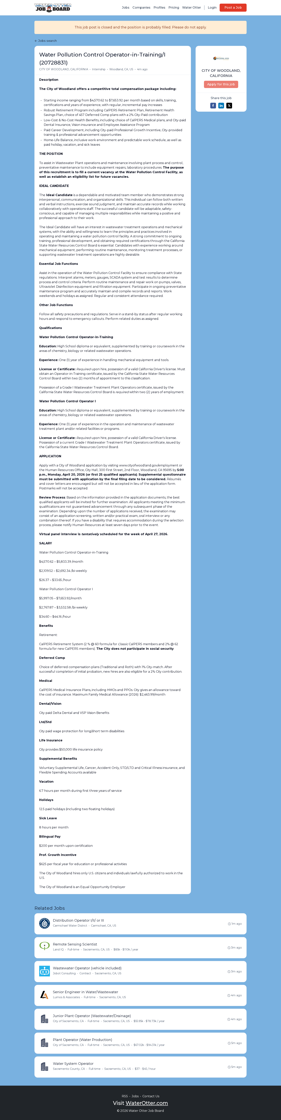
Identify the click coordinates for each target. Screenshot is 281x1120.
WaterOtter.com (147, 1103)
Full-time (73, 949)
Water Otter (191, 7)
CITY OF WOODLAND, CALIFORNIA (63, 69)
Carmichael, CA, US (103, 925)
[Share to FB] (213, 105)
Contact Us (150, 1096)
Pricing (173, 7)
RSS (125, 1096)
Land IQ (58, 949)
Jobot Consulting (64, 973)
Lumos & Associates (66, 997)
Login (212, 7)
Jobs (125, 7)
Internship (99, 69)
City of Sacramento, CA (68, 1021)
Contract (85, 973)
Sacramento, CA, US (96, 949)
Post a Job (233, 7)
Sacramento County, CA (69, 1069)
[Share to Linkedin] (221, 105)
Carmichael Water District (70, 925)
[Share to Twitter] (229, 105)
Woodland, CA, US (121, 69)
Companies (141, 7)
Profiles (159, 7)
